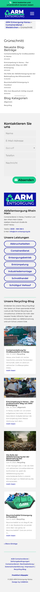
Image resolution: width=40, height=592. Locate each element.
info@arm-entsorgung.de (20, 232)
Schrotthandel (20, 278)
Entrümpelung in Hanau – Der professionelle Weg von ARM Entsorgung (16, 65)
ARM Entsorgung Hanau (18, 22)
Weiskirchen (12, 27)
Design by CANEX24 (20, 582)
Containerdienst (14, 25)
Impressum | (30, 567)
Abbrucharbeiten (20, 243)
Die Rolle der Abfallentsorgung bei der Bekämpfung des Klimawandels (17, 457)
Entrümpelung (20, 264)
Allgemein (8, 102)
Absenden (26, 180)
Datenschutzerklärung (14, 567)
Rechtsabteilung (27, 564)
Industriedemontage (20, 271)
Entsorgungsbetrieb (20, 257)
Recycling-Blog (20, 569)
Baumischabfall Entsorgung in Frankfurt (19, 516)
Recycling (8, 105)
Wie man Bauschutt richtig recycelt (18, 91)
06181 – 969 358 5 (17, 229)
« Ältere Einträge (10, 544)
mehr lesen (10, 370)
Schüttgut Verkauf (20, 285)
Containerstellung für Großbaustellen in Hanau (17, 351)
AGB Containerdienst (19, 559)
